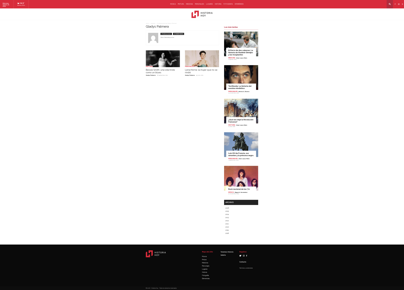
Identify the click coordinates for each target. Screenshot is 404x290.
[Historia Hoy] (202, 14)
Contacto (242, 262)
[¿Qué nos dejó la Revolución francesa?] (241, 111)
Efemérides (239, 4)
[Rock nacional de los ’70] (241, 178)
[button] (389, 4)
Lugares (209, 4)
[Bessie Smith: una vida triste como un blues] (163, 58)
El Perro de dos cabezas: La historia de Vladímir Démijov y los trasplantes (240, 52)
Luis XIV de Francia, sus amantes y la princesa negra (240, 154)
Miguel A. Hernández (241, 192)
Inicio (147, 23)
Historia (218, 4)
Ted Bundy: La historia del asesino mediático (239, 87)
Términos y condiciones (246, 268)
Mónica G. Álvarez (244, 91)
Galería (223, 255)
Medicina (189, 4)
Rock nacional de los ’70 (239, 189)
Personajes (199, 4)
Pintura (181, 4)
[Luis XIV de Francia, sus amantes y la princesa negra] (241, 144)
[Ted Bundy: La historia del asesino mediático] (241, 77)
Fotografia (228, 4)
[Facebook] (395, 3)
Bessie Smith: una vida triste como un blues (160, 71)
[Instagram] (398, 3)
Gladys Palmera (150, 75)
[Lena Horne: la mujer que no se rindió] (202, 58)
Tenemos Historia (227, 252)
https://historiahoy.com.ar (167, 37)
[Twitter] (402, 3)
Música (173, 4)
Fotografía (205, 275)
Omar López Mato (241, 58)
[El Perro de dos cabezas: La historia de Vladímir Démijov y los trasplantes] (241, 44)
